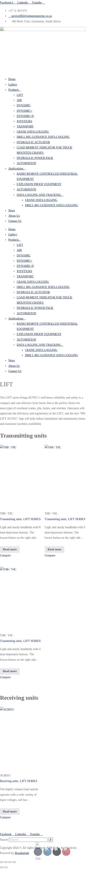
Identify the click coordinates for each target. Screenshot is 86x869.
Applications (15, 168)
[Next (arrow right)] (6, 867)
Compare (5, 555)
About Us (14, 215)
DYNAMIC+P (25, 116)
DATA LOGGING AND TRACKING (39, 194)
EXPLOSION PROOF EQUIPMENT (39, 184)
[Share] (10, 862)
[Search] (50, 840)
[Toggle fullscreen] (6, 862)
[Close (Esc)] (14, 862)
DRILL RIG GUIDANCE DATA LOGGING (43, 136)
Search (4, 839)
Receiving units (9, 781)
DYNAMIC (23, 105)
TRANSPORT (25, 126)
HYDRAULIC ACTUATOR (33, 142)
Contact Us (14, 221)
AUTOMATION (26, 163)
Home (11, 79)
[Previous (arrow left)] (1, 867)
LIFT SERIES (32, 519)
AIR (19, 100)
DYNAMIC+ (24, 110)
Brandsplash (22, 853)
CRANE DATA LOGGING (33, 131)
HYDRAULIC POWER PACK (35, 158)
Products (13, 89)
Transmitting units (11, 519)
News (11, 210)
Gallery (12, 84)
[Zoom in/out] (1, 862)
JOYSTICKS (24, 121)
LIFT (20, 95)
